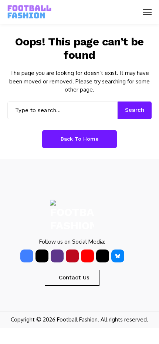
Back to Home (79, 139)
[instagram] (57, 256)
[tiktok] (102, 256)
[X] (41, 256)
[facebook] (26, 256)
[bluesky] (117, 256)
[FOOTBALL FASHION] (29, 12)
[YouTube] (87, 256)
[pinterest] (72, 256)
